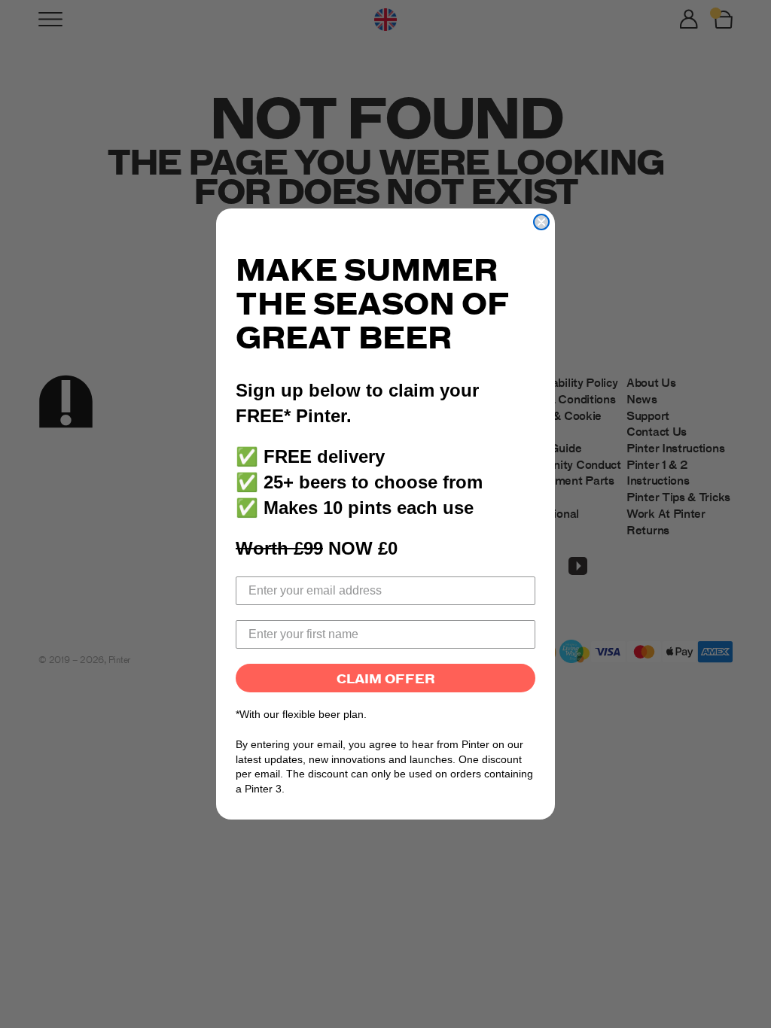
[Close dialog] (541, 222)
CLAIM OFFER (386, 678)
